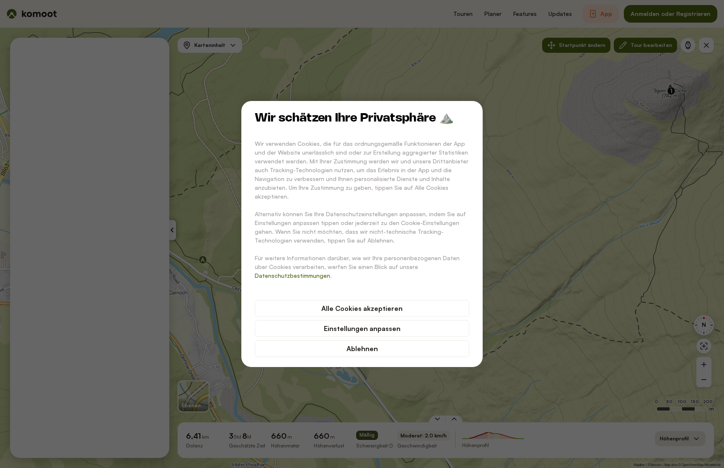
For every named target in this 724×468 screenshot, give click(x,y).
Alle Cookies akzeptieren (362, 308)
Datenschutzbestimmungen (292, 275)
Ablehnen (362, 348)
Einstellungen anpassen (362, 328)
